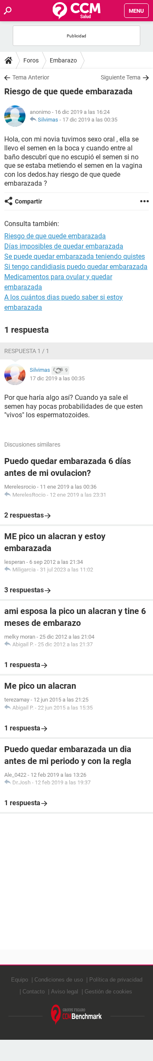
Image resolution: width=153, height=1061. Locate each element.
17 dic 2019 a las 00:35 (89, 119)
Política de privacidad (115, 979)
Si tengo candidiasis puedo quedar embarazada (75, 267)
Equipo (19, 979)
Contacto (34, 991)
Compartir (28, 201)
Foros (31, 60)
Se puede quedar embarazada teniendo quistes (74, 256)
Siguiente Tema (121, 77)
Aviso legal (64, 991)
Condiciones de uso (58, 979)
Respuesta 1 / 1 (26, 351)
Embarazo (63, 60)
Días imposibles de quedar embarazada (63, 246)
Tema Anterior (30, 77)
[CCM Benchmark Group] (76, 1014)
